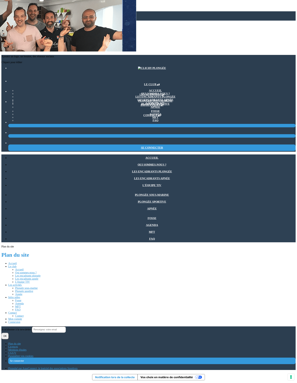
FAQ (155, 120)
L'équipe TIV (151, 185)
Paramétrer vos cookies (20, 356)
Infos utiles (14, 297)
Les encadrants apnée (152, 178)
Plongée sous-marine (155, 100)
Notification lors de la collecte (115, 377)
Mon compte (15, 318)
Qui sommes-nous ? (152, 164)
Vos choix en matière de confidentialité (166, 377)
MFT (155, 117)
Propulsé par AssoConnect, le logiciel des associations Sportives (43, 368)
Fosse (155, 111)
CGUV (12, 352)
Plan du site (14, 343)
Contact (12, 312)
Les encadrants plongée (155, 96)
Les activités (15, 284)
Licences (13, 346)
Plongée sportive (152, 201)
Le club (12, 266)
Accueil (155, 90)
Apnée (155, 107)
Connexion (14, 322)
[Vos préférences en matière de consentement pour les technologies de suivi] (291, 377)
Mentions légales (17, 349)
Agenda (152, 225)
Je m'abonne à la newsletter (16, 329)
